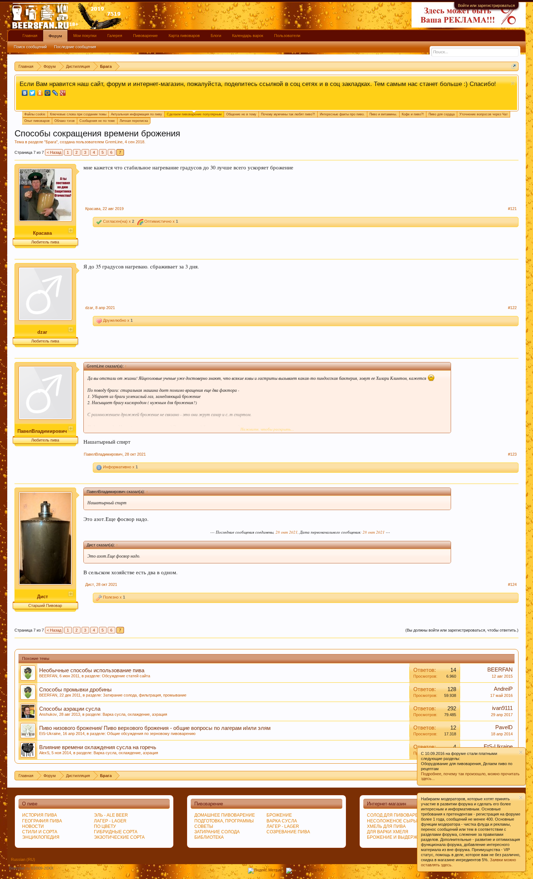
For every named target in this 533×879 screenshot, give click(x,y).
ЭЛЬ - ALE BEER (111, 815)
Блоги (216, 35)
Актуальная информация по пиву (136, 114)
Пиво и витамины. (383, 114)
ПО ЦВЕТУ (105, 826)
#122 (512, 307)
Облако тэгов (64, 121)
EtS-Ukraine (50, 733)
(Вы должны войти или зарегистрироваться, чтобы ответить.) (461, 630)
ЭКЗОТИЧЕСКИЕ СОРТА (119, 837)
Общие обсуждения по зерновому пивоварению (151, 733)
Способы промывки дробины (75, 690)
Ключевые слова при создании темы (78, 114)
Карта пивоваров (184, 35)
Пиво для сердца (442, 114)
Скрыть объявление (513, 83)
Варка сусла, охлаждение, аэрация (135, 714)
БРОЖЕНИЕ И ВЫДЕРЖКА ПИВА (401, 837)
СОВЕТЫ (203, 826)
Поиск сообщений (30, 47)
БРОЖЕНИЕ (279, 815)
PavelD (504, 727)
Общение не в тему (241, 114)
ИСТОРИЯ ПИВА (39, 815)
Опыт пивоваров (37, 121)
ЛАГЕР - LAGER (110, 820)
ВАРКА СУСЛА (281, 820)
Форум (55, 36)
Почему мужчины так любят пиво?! (288, 114)
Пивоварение (145, 35)
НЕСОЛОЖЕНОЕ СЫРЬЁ (393, 820)
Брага (51, 142)
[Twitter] (32, 93)
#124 (512, 584)
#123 (512, 454)
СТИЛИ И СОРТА (39, 831)
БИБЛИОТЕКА (209, 837)
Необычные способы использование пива (91, 670)
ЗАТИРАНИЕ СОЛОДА (217, 831)
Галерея (114, 35)
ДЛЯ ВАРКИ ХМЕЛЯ (387, 831)
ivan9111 (502, 708)
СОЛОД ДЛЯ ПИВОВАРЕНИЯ (397, 815)
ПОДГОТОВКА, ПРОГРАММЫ (224, 820)
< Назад (54, 152)
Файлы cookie (34, 114)
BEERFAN (48, 676)
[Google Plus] (63, 93)
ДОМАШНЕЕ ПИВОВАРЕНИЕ (224, 815)
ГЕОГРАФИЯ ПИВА (42, 820)
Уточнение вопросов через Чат (483, 114)
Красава (42, 233)
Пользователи (287, 35)
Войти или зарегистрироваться (486, 5)
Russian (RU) (23, 859)
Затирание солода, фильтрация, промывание (144, 695)
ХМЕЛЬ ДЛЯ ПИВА (386, 826)
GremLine (114, 142)
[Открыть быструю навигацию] (514, 66)
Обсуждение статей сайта (126, 676)
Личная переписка (134, 121)
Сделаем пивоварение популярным (194, 114)
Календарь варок (247, 35)
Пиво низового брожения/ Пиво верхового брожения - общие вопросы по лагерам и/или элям (154, 728)
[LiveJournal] (55, 93)
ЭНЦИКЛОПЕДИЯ (40, 837)
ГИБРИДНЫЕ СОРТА (115, 831)
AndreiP (503, 689)
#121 (512, 208)
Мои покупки (84, 35)
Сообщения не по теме (97, 121)
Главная (29, 35)
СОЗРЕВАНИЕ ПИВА (288, 831)
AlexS (44, 753)
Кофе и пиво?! (413, 114)
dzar (42, 332)
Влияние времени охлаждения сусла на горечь (97, 747)
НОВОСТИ (33, 826)
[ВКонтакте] (25, 93)
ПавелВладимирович (42, 431)
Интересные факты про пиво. (342, 114)
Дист (42, 596)
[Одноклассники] (40, 93)
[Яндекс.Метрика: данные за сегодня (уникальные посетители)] (266, 871)
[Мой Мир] (47, 93)
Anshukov (48, 714)
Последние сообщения (75, 47)
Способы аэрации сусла (69, 709)
